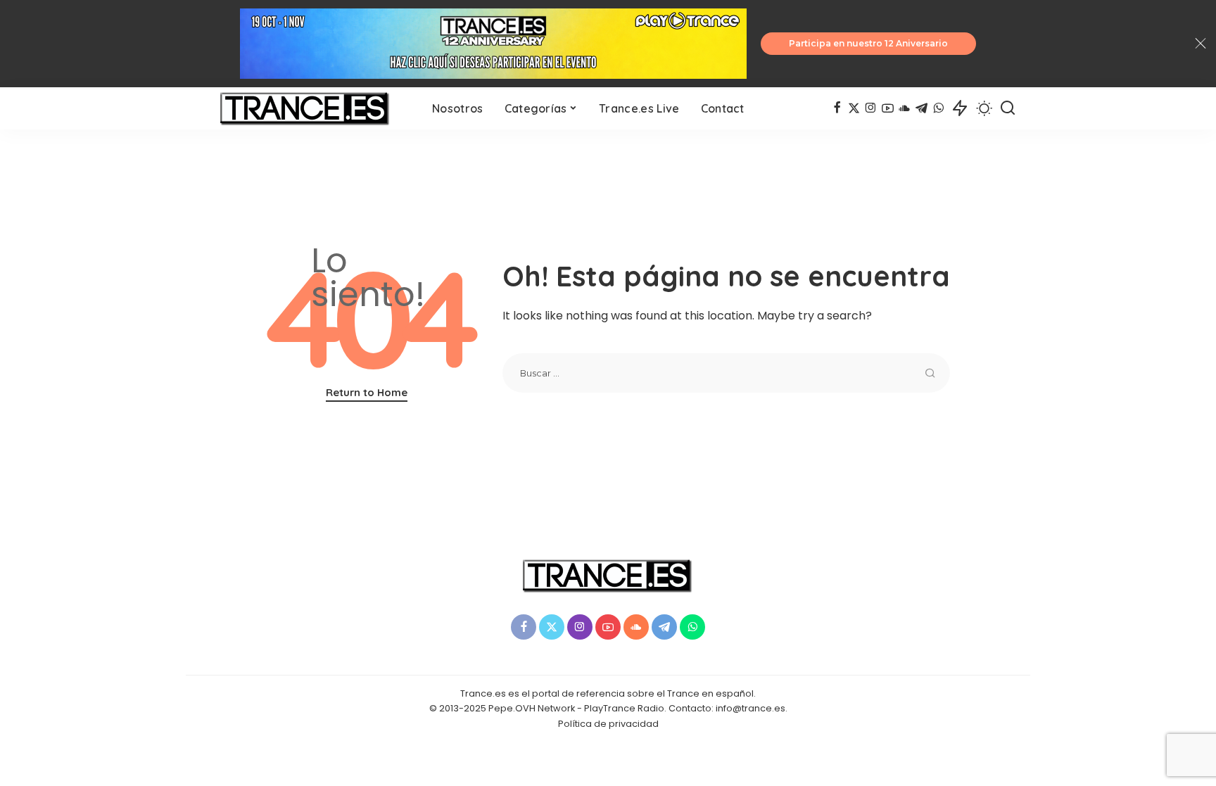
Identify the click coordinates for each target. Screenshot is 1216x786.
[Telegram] (921, 108)
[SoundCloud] (905, 108)
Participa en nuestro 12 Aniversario (868, 43)
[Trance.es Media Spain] (305, 108)
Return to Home (366, 392)
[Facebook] (837, 108)
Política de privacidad (608, 724)
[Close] (1200, 44)
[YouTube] (888, 108)
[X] (854, 108)
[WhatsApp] (938, 108)
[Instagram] (871, 108)
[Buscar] (1007, 108)
